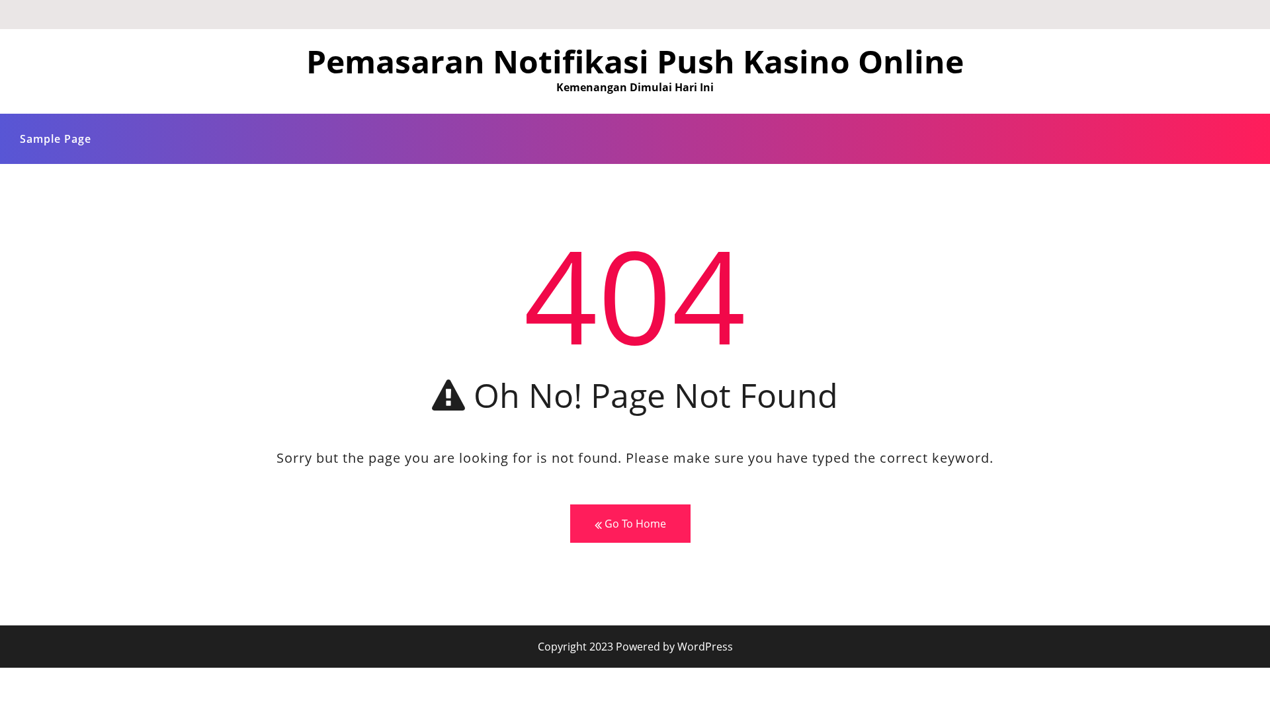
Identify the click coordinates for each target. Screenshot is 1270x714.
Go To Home (634, 523)
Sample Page (55, 139)
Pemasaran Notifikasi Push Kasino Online (635, 61)
